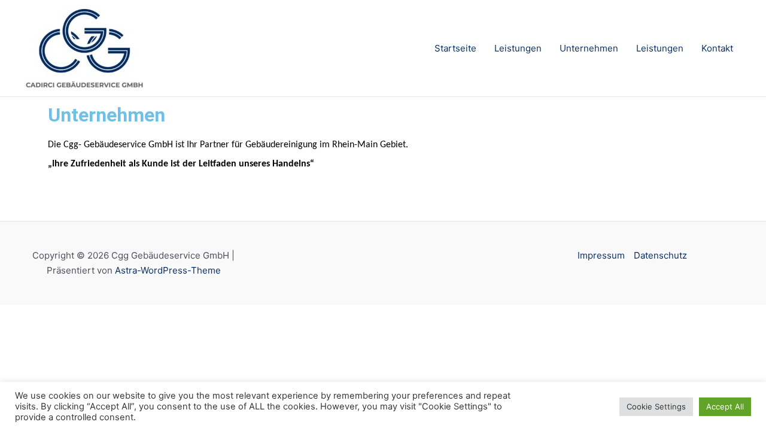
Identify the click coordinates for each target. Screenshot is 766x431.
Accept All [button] (725, 406)
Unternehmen (589, 48)
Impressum (601, 255)
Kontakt (717, 48)
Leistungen (518, 48)
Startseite (455, 48)
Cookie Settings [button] (656, 406)
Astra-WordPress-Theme (168, 270)
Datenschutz (660, 255)
